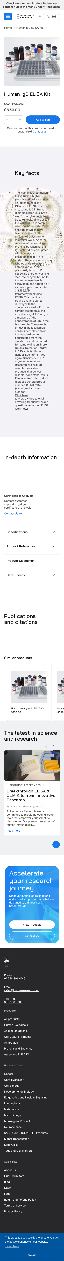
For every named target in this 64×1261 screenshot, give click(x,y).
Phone (8, 975)
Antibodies (11, 1042)
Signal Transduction (16, 1138)
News (7, 1187)
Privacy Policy (13, 1211)
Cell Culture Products (17, 1036)
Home (8, 27)
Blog (7, 1182)
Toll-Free (10, 998)
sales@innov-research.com (21, 990)
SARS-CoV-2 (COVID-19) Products (26, 1133)
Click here (21, 395)
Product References (21, 546)
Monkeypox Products (17, 1121)
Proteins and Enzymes (18, 1048)
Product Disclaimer (20, 561)
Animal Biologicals (15, 1030)
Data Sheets (16, 575)
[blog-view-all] (56, 844)
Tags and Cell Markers (18, 1150)
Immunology (12, 1103)
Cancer (8, 1074)
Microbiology (12, 1115)
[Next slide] (53, 746)
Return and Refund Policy (20, 1199)
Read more (14, 830)
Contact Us (11, 513)
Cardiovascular (14, 1079)
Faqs (7, 1193)
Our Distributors (14, 1176)
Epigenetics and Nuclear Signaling (25, 1097)
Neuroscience (13, 1127)
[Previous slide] (46, 746)
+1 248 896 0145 (14, 978)
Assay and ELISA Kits (17, 1054)
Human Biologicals (16, 1025)
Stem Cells (11, 1144)
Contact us (39, 131)
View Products (32, 924)
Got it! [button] (32, 1255)
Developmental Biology (19, 1091)
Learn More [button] (12, 1246)
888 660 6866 (13, 1002)
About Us (10, 1170)
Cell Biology (11, 1085)
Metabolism (11, 1109)
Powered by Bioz (12, 101)
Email (7, 987)
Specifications (17, 532)
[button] (8, 16)
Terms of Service (15, 1205)
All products (11, 1019)
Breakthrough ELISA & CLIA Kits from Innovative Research (27, 753)
